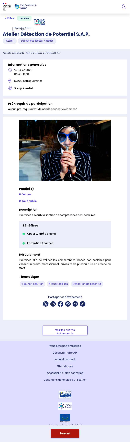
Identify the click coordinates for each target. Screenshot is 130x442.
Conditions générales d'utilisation (65, 379)
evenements (18, 53)
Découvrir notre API (65, 352)
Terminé (65, 433)
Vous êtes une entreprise (65, 346)
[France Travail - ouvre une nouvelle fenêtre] (65, 406)
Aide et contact (65, 359)
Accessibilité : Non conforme (65, 373)
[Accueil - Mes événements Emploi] (26, 6)
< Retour (10, 18)
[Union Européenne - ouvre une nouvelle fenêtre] (65, 418)
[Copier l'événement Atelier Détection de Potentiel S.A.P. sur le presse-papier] (82, 304)
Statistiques (65, 366)
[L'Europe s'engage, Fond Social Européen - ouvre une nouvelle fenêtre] (65, 394)
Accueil (6, 53)
